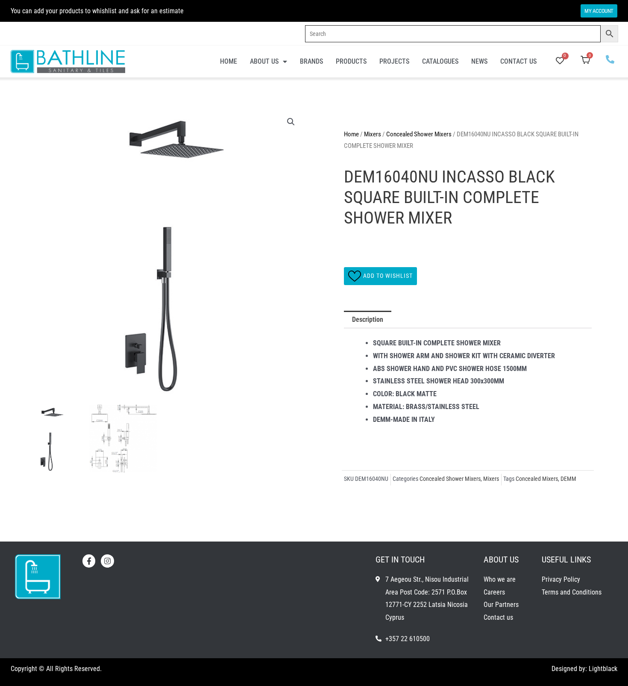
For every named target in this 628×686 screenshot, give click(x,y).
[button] (291, 122)
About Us (264, 61)
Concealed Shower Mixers (419, 134)
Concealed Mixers (537, 479)
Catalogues (440, 61)
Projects (394, 61)
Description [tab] (367, 319)
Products (351, 61)
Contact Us (518, 61)
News (479, 61)
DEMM (568, 479)
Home (228, 61)
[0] (560, 61)
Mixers (372, 134)
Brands (311, 61)
